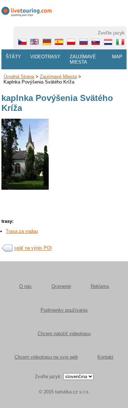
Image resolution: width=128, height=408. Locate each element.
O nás (25, 286)
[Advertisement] (64, 235)
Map (117, 56)
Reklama (100, 286)
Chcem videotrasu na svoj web (46, 357)
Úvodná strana (19, 76)
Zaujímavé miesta (83, 59)
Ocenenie (61, 286)
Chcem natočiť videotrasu (64, 333)
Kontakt (105, 357)
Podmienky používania (64, 310)
